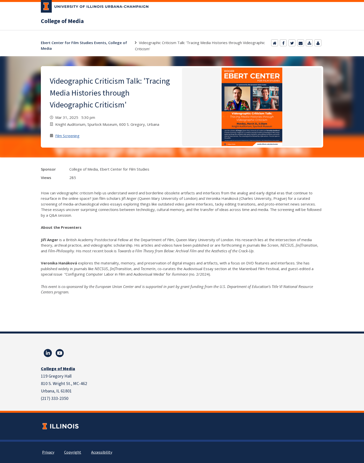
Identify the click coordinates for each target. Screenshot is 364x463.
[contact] (317, 42)
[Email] (300, 42)
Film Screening (67, 135)
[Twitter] (291, 42)
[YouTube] (59, 353)
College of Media (62, 21)
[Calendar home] (274, 42)
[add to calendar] (309, 42)
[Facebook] (283, 42)
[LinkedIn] (47, 353)
